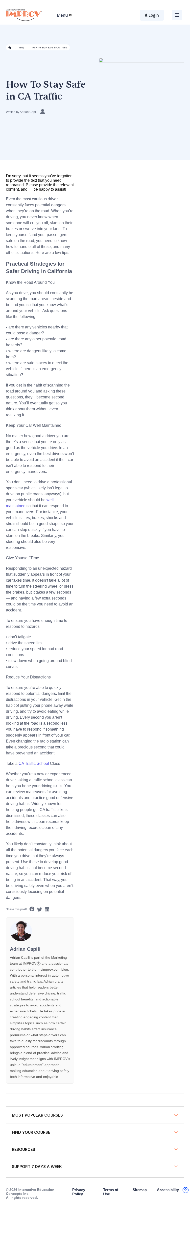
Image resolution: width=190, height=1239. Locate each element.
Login (153, 15)
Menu (62, 15)
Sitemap (140, 1190)
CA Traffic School (34, 763)
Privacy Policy (78, 1192)
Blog (21, 47)
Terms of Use (110, 1192)
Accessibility (168, 1190)
